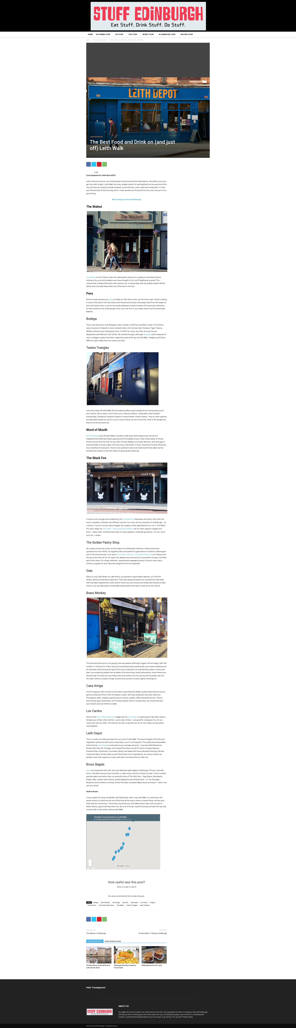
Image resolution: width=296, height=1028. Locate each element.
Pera (111, 299)
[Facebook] (88, 164)
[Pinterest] (99, 164)
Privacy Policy (187, 1017)
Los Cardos (132, 717)
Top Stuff (132, 34)
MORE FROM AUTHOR (113, 941)
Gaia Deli (125, 902)
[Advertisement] (148, 60)
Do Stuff (119, 34)
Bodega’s (147, 334)
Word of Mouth (92, 436)
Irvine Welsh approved (106, 717)
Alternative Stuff (167, 34)
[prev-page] (87, 972)
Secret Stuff (148, 34)
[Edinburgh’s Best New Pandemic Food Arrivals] (126, 954)
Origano (152, 902)
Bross (88, 770)
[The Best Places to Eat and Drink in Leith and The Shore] (98, 954)
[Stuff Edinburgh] (148, 16)
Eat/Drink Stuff (103, 34)
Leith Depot (102, 745)
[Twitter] (94, 164)
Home (90, 34)
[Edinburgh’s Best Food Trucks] (154, 954)
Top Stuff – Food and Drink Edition (118, 529)
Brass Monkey (105, 902)
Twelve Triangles (132, 905)
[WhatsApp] (104, 164)
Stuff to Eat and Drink (99, 40)
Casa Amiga (116, 902)
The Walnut (91, 277)
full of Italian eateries (124, 554)
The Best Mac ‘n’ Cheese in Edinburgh (152, 933)
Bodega (95, 902)
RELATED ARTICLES (95, 941)
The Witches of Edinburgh (96, 933)
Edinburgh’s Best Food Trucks (152, 965)
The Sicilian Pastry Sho (143, 554)
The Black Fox (128, 519)
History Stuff (187, 34)
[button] (207, 34)
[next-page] (91, 972)
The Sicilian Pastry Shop (106, 905)
